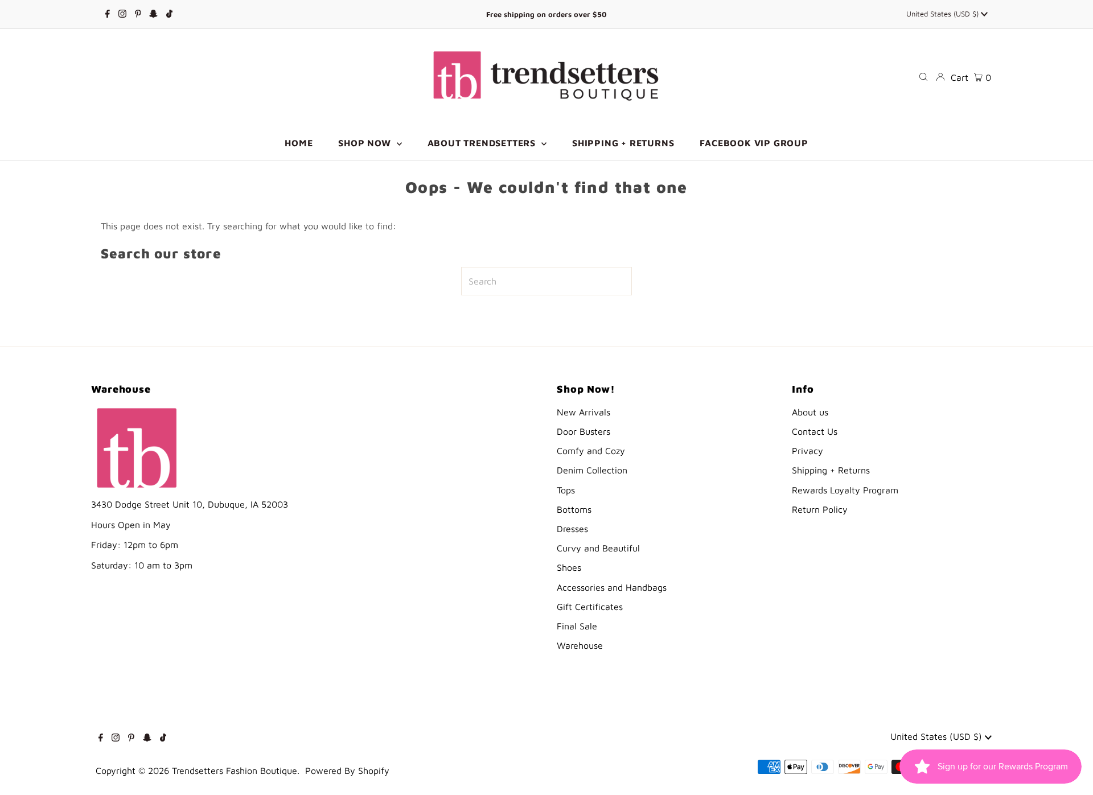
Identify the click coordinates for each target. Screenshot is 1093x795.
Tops (566, 490)
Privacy (807, 451)
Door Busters (583, 431)
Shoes (569, 567)
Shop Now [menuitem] (365, 143)
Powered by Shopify (347, 770)
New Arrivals (583, 412)
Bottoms (574, 509)
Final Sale (577, 626)
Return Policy (820, 509)
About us (810, 412)
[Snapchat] (153, 14)
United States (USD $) (943, 13)
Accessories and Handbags (612, 587)
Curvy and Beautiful (598, 548)
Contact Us (814, 431)
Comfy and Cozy (591, 451)
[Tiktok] (169, 14)
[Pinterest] (138, 14)
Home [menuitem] (299, 143)
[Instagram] (122, 14)
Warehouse (580, 645)
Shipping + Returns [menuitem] (623, 143)
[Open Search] (923, 77)
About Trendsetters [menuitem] (483, 143)
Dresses (572, 529)
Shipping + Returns (831, 470)
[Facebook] (107, 14)
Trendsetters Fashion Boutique (234, 770)
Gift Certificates (590, 607)
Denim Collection (592, 470)
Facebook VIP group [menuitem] (754, 143)
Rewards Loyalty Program (845, 490)
